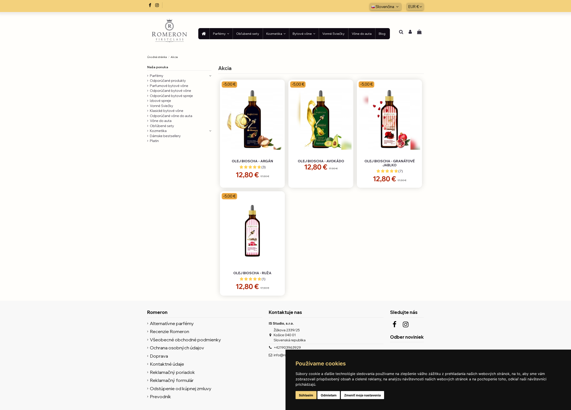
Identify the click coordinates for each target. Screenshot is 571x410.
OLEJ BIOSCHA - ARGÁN (252, 161)
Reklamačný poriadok (172, 372)
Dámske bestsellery (165, 136)
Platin (154, 141)
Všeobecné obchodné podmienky (185, 339)
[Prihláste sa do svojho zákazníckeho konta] (410, 32)
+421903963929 (287, 347)
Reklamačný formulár (172, 380)
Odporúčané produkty (168, 80)
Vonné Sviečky (161, 106)
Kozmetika (158, 131)
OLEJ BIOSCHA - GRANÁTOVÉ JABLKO (389, 163)
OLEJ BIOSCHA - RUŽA (252, 273)
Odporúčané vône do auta (171, 116)
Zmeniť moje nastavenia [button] (362, 395)
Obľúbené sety (162, 126)
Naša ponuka (157, 67)
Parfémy (156, 76)
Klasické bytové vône (166, 111)
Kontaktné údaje (167, 364)
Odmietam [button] (329, 395)
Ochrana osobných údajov (177, 347)
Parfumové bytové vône (169, 86)
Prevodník (160, 396)
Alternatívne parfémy (172, 323)
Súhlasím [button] (306, 395)
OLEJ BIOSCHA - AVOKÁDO (321, 161)
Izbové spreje (160, 101)
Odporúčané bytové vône (170, 91)
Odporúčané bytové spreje (171, 96)
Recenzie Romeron (169, 331)
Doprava (159, 356)
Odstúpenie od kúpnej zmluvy (180, 388)
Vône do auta (161, 121)
